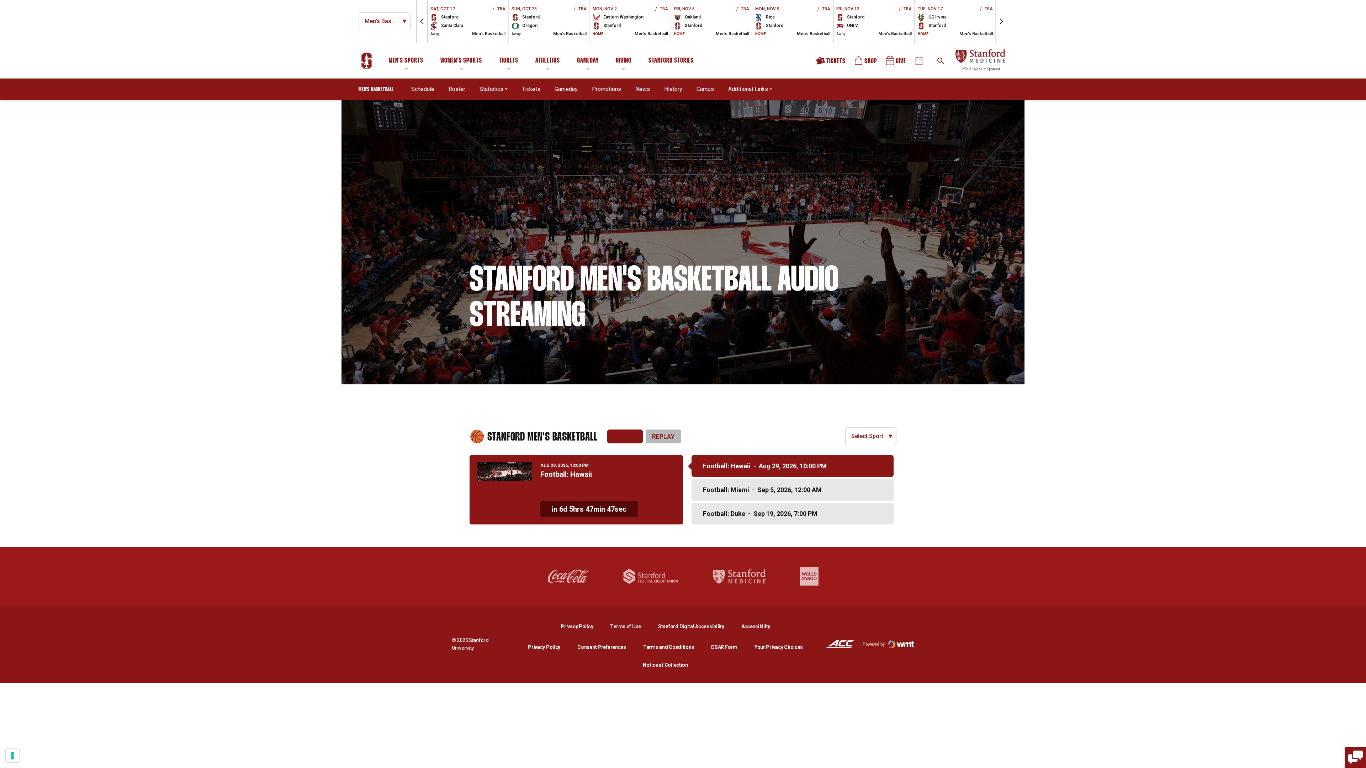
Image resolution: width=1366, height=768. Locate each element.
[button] (422, 21)
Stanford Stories (671, 62)
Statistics (491, 89)
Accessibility (755, 626)
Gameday (588, 61)
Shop (866, 63)
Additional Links (748, 89)
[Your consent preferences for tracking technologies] (12, 755)
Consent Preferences (601, 647)
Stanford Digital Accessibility (697, 626)
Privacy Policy (582, 626)
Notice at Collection (665, 665)
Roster (457, 89)
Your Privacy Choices (779, 647)
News (642, 89)
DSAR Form (724, 647)
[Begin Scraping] (1355, 757)
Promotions (606, 89)
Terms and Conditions (668, 647)
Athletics (547, 61)
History (673, 89)
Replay (663, 436)
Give (896, 63)
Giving (623, 61)
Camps (705, 88)
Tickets (508, 61)
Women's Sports (461, 61)
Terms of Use (625, 626)
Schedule (422, 89)
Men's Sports (406, 61)
